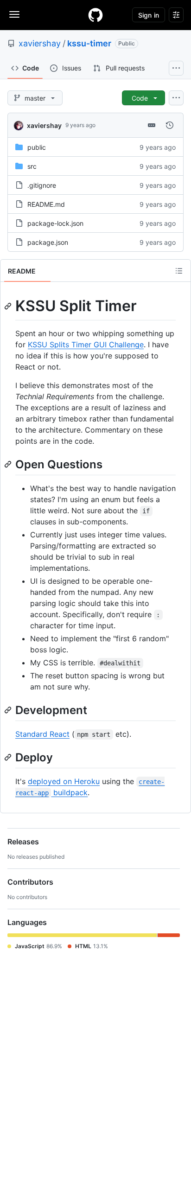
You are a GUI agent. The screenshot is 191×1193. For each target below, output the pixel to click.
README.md (46, 204)
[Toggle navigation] (14, 14)
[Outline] (179, 270)
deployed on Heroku (64, 781)
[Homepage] (95, 14)
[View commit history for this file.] (170, 125)
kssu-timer (89, 43)
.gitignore (41, 185)
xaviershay (40, 43)
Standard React (42, 734)
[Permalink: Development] (8, 709)
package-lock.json (55, 223)
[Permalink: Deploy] (8, 757)
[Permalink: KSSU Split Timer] (8, 306)
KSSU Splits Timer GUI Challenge (86, 344)
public (36, 147)
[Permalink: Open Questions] (8, 464)
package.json (47, 242)
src (32, 166)
